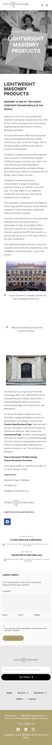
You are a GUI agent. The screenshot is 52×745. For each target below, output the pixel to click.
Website (37, 615)
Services (21, 692)
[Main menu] (47, 5)
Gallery (19, 698)
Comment (7, 591)
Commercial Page (12, 434)
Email (21, 615)
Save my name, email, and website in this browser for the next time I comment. (25, 629)
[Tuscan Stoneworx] (16, 5)
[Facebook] (7, 521)
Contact (32, 698)
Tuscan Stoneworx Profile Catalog (20, 457)
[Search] (42, 5)
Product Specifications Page (18, 424)
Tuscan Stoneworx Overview (18, 460)
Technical (38, 692)
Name (5, 615)
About (9, 692)
